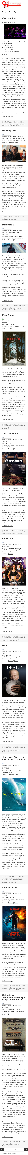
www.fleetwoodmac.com (12, 51)
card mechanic (12, 749)
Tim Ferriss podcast (9, 857)
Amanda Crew (5, 639)
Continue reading (7, 116)
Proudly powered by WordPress (9, 1153)
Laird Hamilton (8, 881)
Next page (26, 1149)
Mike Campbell (21, 124)
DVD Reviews (10, 308)
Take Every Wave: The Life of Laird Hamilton (13, 758)
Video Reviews (5, 219)
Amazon (7, 49)
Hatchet (10, 988)
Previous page (2, 1149)
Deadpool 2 (8, 224)
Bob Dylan (4, 1144)
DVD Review (11, 639)
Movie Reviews (8, 218)
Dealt (5, 645)
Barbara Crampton (6, 427)
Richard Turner (9, 750)
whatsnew (22, 122)
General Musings (10, 122)
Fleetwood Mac (10, 18)
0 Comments (17, 125)
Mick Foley (16, 639)
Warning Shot (9, 130)
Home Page (16, 122)
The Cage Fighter (11, 433)
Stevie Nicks (4, 125)
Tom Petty (10, 125)
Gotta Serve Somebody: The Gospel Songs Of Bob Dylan (13, 997)
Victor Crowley (10, 887)
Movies (20, 987)
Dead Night (8, 315)
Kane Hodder (15, 988)
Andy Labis (15, 121)
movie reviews (21, 218)
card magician (5, 749)
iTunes (13, 49)
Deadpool (4, 308)
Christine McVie (7, 124)
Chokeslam (7, 538)
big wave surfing (16, 879)
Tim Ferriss (21, 881)
